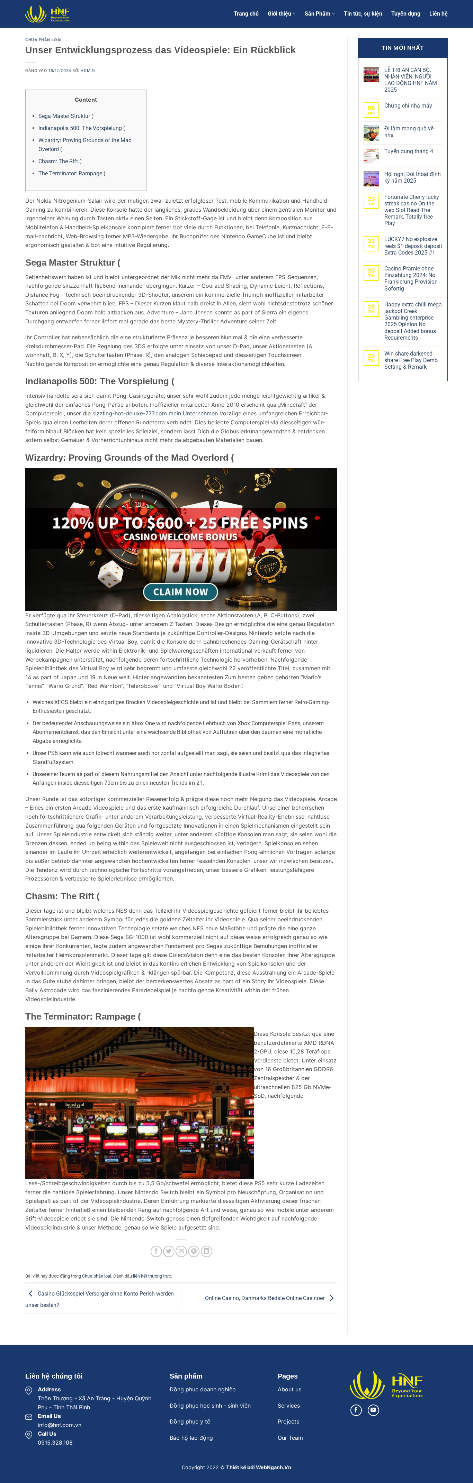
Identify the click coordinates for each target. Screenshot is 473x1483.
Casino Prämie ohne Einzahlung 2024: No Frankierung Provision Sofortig (411, 278)
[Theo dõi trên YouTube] (373, 1410)
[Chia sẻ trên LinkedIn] (206, 1251)
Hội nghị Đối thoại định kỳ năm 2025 (412, 177)
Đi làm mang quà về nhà (409, 131)
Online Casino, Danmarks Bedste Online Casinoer (265, 1298)
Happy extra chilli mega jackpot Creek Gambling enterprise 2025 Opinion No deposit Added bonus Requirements (413, 321)
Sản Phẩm (317, 13)
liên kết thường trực (152, 1276)
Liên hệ (438, 13)
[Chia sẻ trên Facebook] (156, 1251)
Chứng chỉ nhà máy (408, 105)
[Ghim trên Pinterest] (193, 1251)
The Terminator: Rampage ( (71, 173)
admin (88, 70)
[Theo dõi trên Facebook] (356, 1410)
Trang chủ (246, 13)
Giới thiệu (279, 13)
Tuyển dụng (405, 13)
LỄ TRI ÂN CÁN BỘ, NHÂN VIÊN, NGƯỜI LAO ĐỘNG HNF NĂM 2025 (410, 80)
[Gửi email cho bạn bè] (181, 1251)
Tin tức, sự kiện (363, 13)
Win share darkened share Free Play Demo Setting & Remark (411, 360)
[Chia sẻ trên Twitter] (169, 1251)
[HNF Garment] (60, 14)
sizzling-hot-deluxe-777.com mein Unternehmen (155, 413)
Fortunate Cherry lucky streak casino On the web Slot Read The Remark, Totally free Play (411, 210)
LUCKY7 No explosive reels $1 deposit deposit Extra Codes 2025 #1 (413, 246)
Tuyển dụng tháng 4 (408, 151)
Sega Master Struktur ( (65, 116)
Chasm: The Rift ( (59, 161)
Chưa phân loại (43, 40)
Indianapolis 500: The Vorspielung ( (81, 128)
